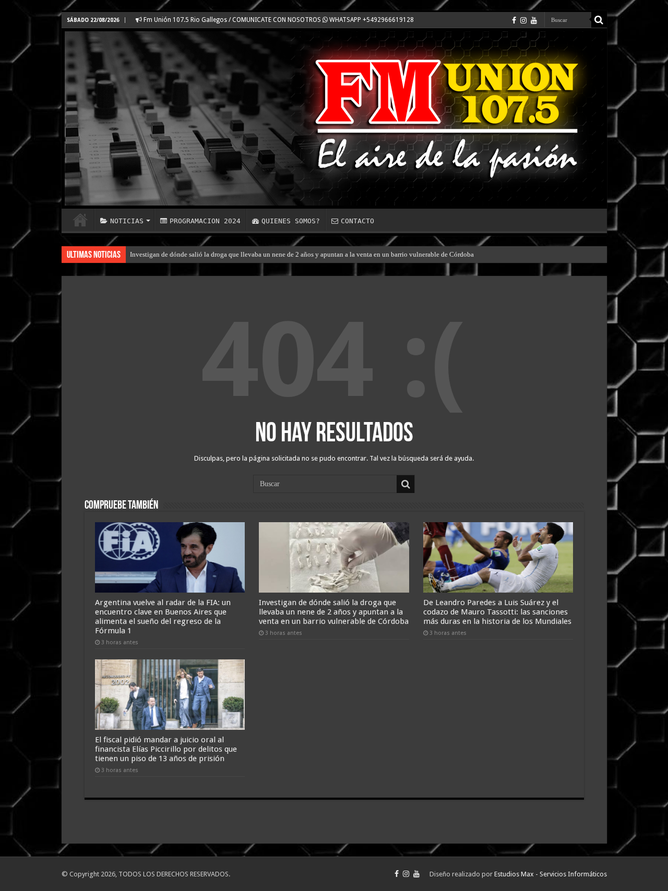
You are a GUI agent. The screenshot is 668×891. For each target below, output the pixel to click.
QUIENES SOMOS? (290, 221)
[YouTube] (534, 20)
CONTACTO (357, 221)
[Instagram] (523, 20)
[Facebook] (514, 20)
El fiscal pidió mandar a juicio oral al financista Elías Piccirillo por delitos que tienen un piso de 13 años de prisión (166, 749)
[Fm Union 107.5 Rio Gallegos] (334, 118)
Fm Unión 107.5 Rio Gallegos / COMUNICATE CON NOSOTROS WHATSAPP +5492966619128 (278, 19)
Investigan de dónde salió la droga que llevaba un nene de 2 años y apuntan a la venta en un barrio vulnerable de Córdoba (302, 254)
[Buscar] (599, 20)
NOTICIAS (127, 221)
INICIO (80, 220)
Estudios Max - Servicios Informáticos (550, 874)
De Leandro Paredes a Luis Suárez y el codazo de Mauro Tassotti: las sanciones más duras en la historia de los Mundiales (497, 612)
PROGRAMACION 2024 (205, 221)
